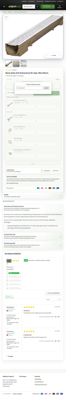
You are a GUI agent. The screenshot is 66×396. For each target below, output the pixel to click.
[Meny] (4, 6)
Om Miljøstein (60, 1)
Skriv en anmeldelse (53, 293)
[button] (56, 316)
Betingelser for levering (50, 1)
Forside (4, 12)
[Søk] (37, 7)
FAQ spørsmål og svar (41, 384)
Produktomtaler (40, 1)
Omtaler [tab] (8, 296)
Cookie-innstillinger (17, 393)
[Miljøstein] (14, 6)
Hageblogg (24, 1)
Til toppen (10, 356)
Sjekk (46, 88)
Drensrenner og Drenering (20, 12)
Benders (10, 12)
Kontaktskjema (31, 1)
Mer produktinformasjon (12, 183)
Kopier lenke (55, 170)
